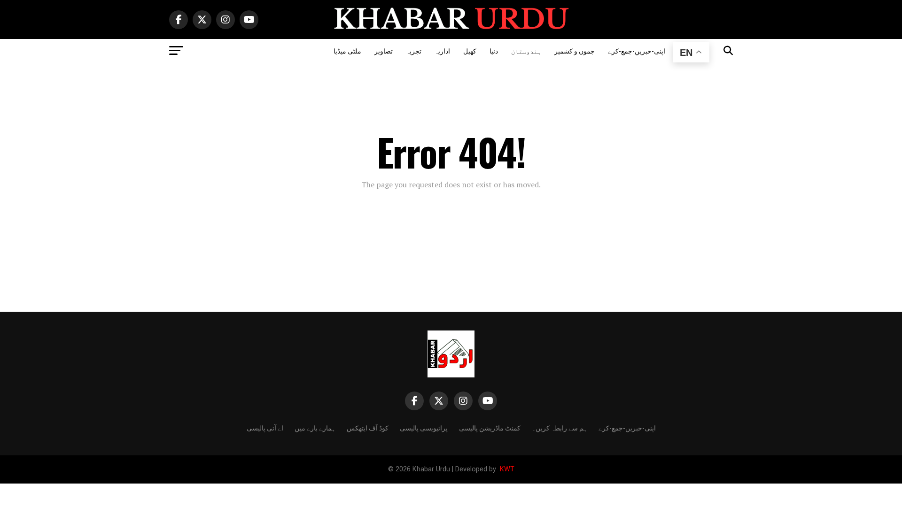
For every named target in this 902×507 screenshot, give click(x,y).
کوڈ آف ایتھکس (368, 427)
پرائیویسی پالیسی (424, 427)
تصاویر (383, 50)
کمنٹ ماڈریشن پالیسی (490, 427)
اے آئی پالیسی (265, 427)
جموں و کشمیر (574, 50)
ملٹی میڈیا (347, 50)
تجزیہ (413, 50)
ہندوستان (526, 50)
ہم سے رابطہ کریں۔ (559, 427)
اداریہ (442, 50)
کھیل (469, 50)
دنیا (494, 50)
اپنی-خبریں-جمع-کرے (636, 50)
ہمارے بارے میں (315, 427)
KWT (506, 469)
